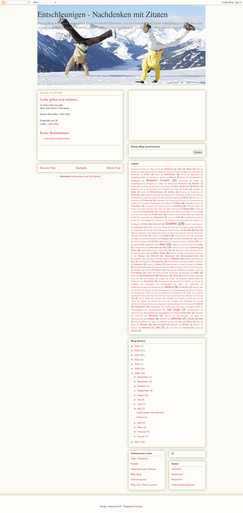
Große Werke (161, 227)
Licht (183, 248)
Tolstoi (133, 301)
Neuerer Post (48, 168)
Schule (197, 281)
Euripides (146, 203)
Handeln (149, 230)
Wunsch (134, 328)
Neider (190, 264)
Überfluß (134, 304)
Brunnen (166, 186)
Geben (145, 215)
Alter (179, 169)
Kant (184, 236)
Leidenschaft (139, 248)
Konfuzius (188, 238)
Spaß (191, 290)
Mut (133, 261)
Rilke (56, 124)
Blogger (138, 506)
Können (200, 239)
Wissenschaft (159, 324)
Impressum (177, 474)
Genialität (188, 217)
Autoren (163, 177)
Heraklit (187, 230)
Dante (143, 192)
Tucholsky (175, 301)
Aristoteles (169, 174)
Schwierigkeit (166, 284)
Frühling (200, 212)
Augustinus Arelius (138, 177)
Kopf (136, 241)
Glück (145, 224)
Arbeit (147, 174)
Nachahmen (143, 262)
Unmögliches (155, 307)
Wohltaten (174, 325)
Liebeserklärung (147, 250)
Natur (158, 264)
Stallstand (165, 293)
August (141, 395)
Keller (192, 236)
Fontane (177, 206)
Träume (154, 301)
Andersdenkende (147, 172)
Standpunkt (177, 293)
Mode (152, 259)
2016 (138, 346)
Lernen (175, 248)
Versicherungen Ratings (143, 469)
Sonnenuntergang (178, 290)
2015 (138, 350)
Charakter (166, 189)
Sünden (179, 296)
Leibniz (190, 245)
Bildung (171, 184)
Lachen (137, 244)
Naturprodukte (171, 264)
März (140, 427)
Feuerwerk (149, 206)
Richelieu (186, 273)
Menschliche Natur (138, 259)
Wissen (144, 324)
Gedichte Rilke (185, 215)
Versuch (168, 316)
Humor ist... (143, 417)
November (143, 381)
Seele (180, 284)
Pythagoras (136, 273)
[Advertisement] (80, 153)
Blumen (195, 183)
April (140, 422)
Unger (189, 304)
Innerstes (135, 236)
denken (171, 192)
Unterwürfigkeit (137, 310)
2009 (138, 368)
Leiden (200, 244)
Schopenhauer (164, 281)
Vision (196, 316)
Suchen (169, 296)
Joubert (166, 235)
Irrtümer (155, 236)
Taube (147, 298)
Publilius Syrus (194, 270)
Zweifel (134, 331)
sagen (192, 276)
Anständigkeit (183, 172)
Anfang (160, 172)
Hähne (200, 227)
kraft (152, 241)
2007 (138, 442)
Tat (140, 298)
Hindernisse (142, 233)
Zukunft (186, 328)
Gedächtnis (157, 214)
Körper (143, 241)
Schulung (134, 284)
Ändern (134, 172)
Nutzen (180, 267)
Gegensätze (145, 217)
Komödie (176, 239)
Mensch (155, 256)
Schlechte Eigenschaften (189, 279)
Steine (143, 296)
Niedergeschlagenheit (142, 267)
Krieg (174, 241)
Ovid (189, 267)
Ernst (184, 200)
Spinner (200, 290)
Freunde (134, 212)
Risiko (133, 276)
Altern (189, 169)
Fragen (197, 206)
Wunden (196, 325)
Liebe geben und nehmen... (151, 412)
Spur (156, 293)
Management (198, 250)
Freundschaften (164, 212)
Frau (176, 209)
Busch (197, 186)
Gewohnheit (184, 220)
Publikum (180, 270)
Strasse (152, 296)
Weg (201, 319)
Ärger (157, 175)
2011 (137, 364)
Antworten (196, 172)
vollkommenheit (137, 319)
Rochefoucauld (147, 275)
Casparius (153, 189)
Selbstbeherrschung (139, 287)
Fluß (167, 206)
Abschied (134, 169)
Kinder (200, 236)
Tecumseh (158, 298)
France (134, 209)
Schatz (161, 279)
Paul (146, 270)
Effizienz (199, 195)
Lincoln (160, 250)
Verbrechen (135, 313)
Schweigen (149, 284)
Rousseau (164, 276)
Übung (144, 304)
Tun (198, 301)
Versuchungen (182, 316)
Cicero (185, 189)
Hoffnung (154, 233)
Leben (161, 244)
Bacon (173, 177)
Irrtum (145, 236)
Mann (136, 253)
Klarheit (146, 239)
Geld (178, 217)
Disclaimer (176, 479)
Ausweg (153, 177)
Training (143, 301)
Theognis (170, 298)
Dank (133, 192)
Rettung (175, 273)
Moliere (176, 258)
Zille (167, 328)
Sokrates (137, 290)
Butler (133, 189)
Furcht (136, 215)
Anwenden (135, 175)
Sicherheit (183, 287)
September (143, 390)
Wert (172, 322)
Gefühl (133, 217)
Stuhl (161, 296)
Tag (132, 298)
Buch (176, 186)
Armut (183, 175)
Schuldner (187, 281)
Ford (188, 206)
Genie (197, 217)
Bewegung (150, 184)
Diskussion (195, 192)
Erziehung (135, 203)
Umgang (160, 304)
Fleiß (160, 206)
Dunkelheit (149, 195)
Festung (188, 203)
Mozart (197, 259)
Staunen (134, 296)
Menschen (170, 256)
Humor (173, 233)
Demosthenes (156, 192)
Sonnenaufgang (161, 290)
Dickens (183, 192)
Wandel (191, 319)
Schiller (172, 279)
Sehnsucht (194, 284)
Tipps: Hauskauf (139, 458)
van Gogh (173, 309)
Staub (197, 293)
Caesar (142, 189)
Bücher (186, 186)
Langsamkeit (149, 245)
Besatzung (183, 181)
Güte (173, 227)
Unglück (199, 304)
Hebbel (170, 230)
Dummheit (136, 195)
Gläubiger (135, 224)
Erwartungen (195, 200)
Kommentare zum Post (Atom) (86, 176)
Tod (198, 298)
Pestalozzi (157, 270)
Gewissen (172, 220)
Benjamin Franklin (158, 180)
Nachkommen (173, 262)
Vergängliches (164, 313)
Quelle (149, 273)
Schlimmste (135, 281)
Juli (139, 399)
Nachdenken (158, 261)
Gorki (201, 224)
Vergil (175, 313)
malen (186, 250)
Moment (187, 259)
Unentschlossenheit (175, 304)
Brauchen (144, 186)
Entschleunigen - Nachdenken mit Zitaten (102, 14)
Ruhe (175, 276)
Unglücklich (139, 307)
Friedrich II (188, 212)
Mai (139, 408)
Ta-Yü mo (196, 296)
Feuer (197, 203)
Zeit (157, 327)
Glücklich (156, 224)
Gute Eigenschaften (186, 227)
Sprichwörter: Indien (142, 293)
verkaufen (199, 313)
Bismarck (182, 183)
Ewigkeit (157, 203)
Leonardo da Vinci (157, 247)
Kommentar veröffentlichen (57, 138)
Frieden (177, 212)
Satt (141, 279)
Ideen (189, 233)
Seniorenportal (138, 479)
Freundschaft (147, 212)
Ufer (152, 304)
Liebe (50, 124)
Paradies (137, 270)
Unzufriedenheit (155, 310)
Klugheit (165, 238)
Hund (181, 233)
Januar (141, 436)
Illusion (197, 233)
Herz (197, 230)
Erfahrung (147, 200)
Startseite (81, 168)
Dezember (143, 377)
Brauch (134, 186)
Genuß (134, 220)
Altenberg (168, 169)
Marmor (173, 253)
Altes (198, 169)
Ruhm (184, 276)
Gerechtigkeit (146, 220)
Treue (164, 301)
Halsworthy (138, 230)
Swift (187, 296)
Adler (144, 169)
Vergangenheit (149, 313)
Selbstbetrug (156, 287)
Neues (200, 264)
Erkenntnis (160, 200)
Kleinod (155, 239)
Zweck (197, 328)
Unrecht (168, 307)
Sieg (194, 287)
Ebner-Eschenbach (164, 195)
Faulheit (167, 203)
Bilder (161, 184)
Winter (133, 325)
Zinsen (175, 328)
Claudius (196, 189)
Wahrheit (176, 318)
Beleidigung (135, 181)
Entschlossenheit (163, 198)
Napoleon (138, 264)
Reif (166, 273)
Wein (136, 322)
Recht (158, 273)
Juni (139, 404)
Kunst (192, 241)
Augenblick (195, 175)
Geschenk (159, 220)
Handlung (160, 230)
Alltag (152, 169)
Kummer (182, 241)
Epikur (185, 198)
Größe (150, 227)
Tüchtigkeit (187, 301)
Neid (182, 264)
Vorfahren (163, 319)
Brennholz (156, 186)
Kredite (134, 463)
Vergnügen (186, 313)
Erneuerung (173, 200)
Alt (159, 169)
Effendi (190, 195)
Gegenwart (158, 217)
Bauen (182, 177)
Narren (150, 264)
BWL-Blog (136, 474)
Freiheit (186, 208)
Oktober (141, 386)
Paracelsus (198, 267)
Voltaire (151, 318)
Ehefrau (137, 198)
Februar (141, 431)
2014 (138, 355)
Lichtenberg (194, 247)
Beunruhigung (136, 184)
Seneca (169, 287)
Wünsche (146, 328)
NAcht (200, 262)
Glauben (196, 220)
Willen (189, 322)
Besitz (196, 181)
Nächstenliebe (188, 262)
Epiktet (176, 198)
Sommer (148, 290)
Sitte (201, 287)
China (176, 189)
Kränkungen (163, 241)
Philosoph (170, 270)
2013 (138, 359)
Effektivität (180, 195)
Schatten (150, 279)
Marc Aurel (146, 253)
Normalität (170, 267)
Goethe (171, 223)
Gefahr (197, 215)
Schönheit (149, 281)
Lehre (182, 245)
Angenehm (170, 172)
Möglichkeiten (163, 259)
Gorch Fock (190, 224)
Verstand (153, 315)
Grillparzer (138, 227)
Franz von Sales (164, 209)
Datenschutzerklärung (182, 484)
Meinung (191, 253)
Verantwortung (193, 310)
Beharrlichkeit (194, 177)
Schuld (176, 281)
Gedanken (171, 215)
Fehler (177, 203)
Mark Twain (160, 253)
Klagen (136, 239)
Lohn (169, 250)
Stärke (188, 293)
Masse (182, 253)
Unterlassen (180, 307)
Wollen (185, 324)
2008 (138, 373)
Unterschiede (194, 307)
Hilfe (132, 233)
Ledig (174, 245)
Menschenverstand (190, 256)
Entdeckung (148, 198)
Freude (197, 209)
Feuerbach (136, 206)
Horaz (164, 233)
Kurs (201, 241)
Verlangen (139, 316)
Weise (154, 322)
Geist (170, 217)
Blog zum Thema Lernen (144, 484)
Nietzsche (159, 267)
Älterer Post (113, 168)
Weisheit (163, 322)
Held (178, 230)
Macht (178, 250)
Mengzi (141, 256)
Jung (177, 236)
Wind (198, 322)
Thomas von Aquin (185, 298)
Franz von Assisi (147, 209)
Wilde (180, 322)
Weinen (145, 322)
